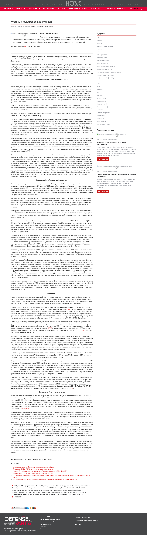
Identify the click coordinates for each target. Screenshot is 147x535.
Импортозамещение (103, 60)
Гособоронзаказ (102, 55)
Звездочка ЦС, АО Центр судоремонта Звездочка (61, 486)
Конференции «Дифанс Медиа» (106, 78)
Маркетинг (100, 89)
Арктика (99, 43)
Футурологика (101, 118)
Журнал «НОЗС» (45, 517)
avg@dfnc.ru (12, 531)
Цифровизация (101, 121)
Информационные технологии (106, 66)
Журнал (62, 9)
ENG (136, 9)
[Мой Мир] (33, 507)
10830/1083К (79, 330)
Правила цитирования (83, 517)
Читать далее (103, 159)
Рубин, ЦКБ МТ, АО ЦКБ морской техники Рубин (44, 492)
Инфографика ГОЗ (102, 63)
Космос (99, 84)
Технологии (100, 110)
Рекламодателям (78, 9)
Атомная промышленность (105, 46)
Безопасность (101, 49)
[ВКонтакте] (26, 507)
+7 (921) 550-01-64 (30, 531)
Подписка (95, 9)
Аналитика (34, 9)
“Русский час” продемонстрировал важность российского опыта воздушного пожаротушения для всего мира (51, 476)
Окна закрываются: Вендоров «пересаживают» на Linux (33, 467)
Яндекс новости (23, 26)
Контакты (43, 527)
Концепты (100, 81)
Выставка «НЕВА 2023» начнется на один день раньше (33, 469)
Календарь (48, 9)
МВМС (98, 92)
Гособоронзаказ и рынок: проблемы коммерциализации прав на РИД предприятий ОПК (45, 479)
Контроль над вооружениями (105, 75)
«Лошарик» (25, 409)
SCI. (98, 37)
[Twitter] (28, 507)
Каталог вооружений (47, 522)
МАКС (98, 87)
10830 (50, 328)
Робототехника (101, 101)
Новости (20, 9)
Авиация (99, 40)
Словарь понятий (102, 104)
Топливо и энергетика (103, 113)
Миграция (100, 95)
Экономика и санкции (103, 124)
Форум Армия (101, 116)
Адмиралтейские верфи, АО (33, 486)
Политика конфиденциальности (86, 520)
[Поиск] (141, 9)
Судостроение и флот (63, 494)
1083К (71, 388)
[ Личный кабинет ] (115, 9)
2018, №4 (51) (18, 486)
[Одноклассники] (30, 507)
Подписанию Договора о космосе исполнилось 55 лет (33, 473)
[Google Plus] (35, 507)
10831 (26, 46)
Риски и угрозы (101, 98)
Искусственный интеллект (105, 69)
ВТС (98, 52)
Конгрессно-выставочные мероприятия (109, 72)
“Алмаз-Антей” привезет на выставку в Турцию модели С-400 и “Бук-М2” (40, 471)
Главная (8, 9)
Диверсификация (102, 58)
